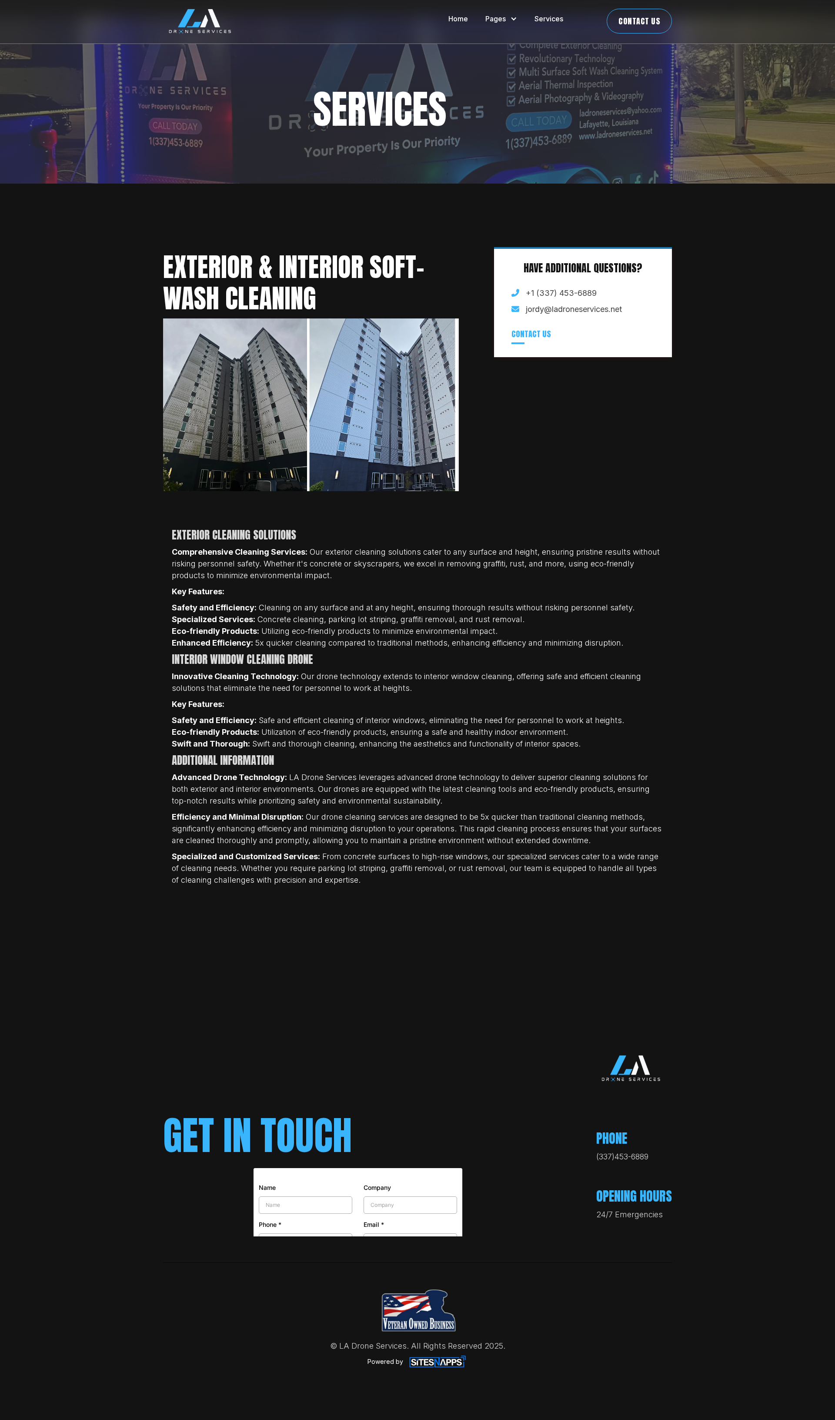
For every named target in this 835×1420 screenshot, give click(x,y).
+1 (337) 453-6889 (561, 293)
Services (548, 18)
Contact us (531, 334)
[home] (200, 22)
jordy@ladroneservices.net (574, 309)
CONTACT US (639, 21)
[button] (501, 19)
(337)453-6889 (622, 1156)
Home (458, 18)
